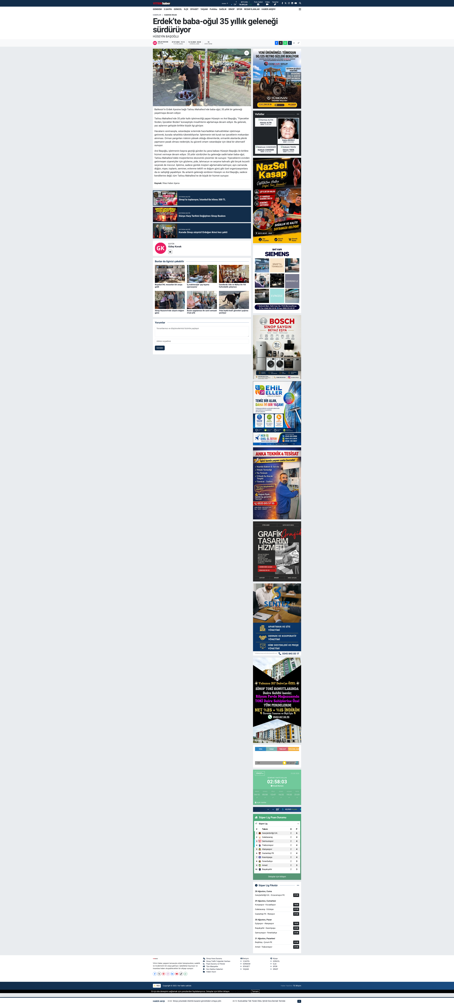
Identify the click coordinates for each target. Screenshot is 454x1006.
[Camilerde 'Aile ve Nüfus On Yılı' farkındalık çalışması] (234, 274)
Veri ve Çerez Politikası (240, 991)
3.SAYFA (168, 9)
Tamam (255, 991)
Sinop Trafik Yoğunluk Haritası (218, 961)
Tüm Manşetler (212, 966)
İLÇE (186, 9)
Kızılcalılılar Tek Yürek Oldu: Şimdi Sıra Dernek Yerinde (261, 1001)
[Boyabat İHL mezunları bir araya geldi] (170, 274)
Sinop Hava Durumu (214, 958)
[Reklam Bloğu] (277, 78)
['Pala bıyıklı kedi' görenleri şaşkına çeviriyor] (234, 300)
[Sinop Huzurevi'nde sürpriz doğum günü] (170, 300)
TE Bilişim (297, 986)
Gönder (160, 348)
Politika (213, 9)
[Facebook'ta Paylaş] (276, 43)
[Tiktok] (181, 974)
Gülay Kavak (174, 246)
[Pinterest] (164, 974)
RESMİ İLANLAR (252, 9)
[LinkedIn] (172, 974)
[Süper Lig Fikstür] (298, 885)
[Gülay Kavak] (160, 248)
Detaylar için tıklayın (277, 876)
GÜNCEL (178, 9)
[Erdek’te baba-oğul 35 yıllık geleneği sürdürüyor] (202, 77)
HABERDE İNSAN (170, 15)
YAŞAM (204, 9)
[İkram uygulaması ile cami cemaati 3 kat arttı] (202, 300)
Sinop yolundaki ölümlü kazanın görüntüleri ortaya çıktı (197, 1001)
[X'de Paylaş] (281, 43)
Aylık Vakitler (261, 802)
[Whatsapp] (185, 974)
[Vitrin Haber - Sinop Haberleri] (162, 3)
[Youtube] (177, 974)
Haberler (157, 15)
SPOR (239, 9)
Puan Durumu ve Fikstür (215, 964)
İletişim (246, 958)
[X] (159, 974)
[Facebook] (155, 974)
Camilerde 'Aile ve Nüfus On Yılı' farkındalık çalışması (232, 285)
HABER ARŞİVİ (268, 9)
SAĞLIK (222, 9)
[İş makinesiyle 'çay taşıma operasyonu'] (202, 274)
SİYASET (194, 9)
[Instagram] (168, 974)
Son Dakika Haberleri (214, 969)
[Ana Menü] (300, 9)
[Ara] (300, 3)
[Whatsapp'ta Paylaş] (285, 43)
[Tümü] (298, 114)
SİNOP (231, 9)
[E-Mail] (170, 252)
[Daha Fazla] (290, 43)
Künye (275, 958)
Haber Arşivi (211, 972)
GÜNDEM (157, 9)
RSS (158, 986)
